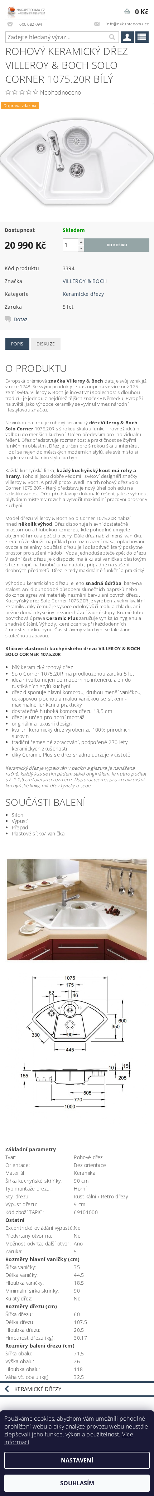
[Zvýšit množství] (81, 241)
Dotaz (21, 319)
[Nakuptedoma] (26, 9)
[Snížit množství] (81, 248)
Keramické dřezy (83, 293)
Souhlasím (77, 1483)
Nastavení (77, 1460)
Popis (17, 344)
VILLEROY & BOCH (85, 281)
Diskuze (46, 344)
